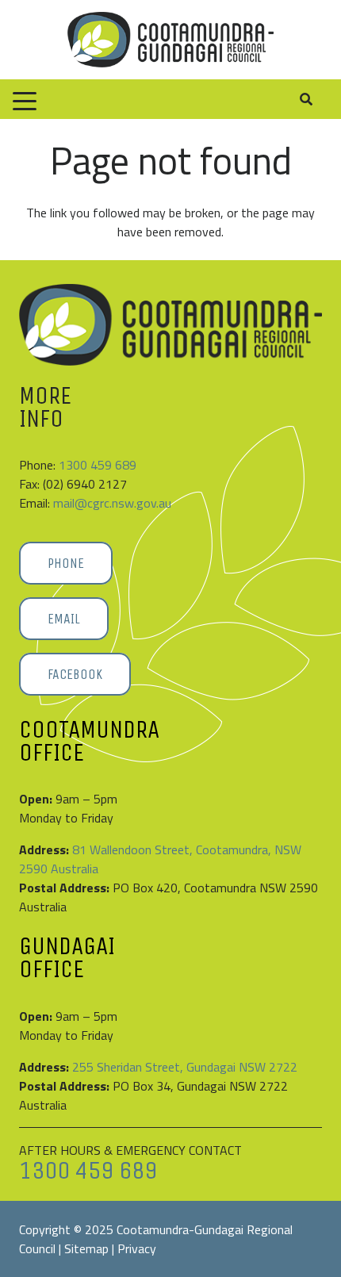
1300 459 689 (97, 464)
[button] (24, 101)
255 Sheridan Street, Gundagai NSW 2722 (184, 1066)
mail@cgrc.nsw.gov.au (112, 502)
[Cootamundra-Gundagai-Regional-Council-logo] (170, 39)
